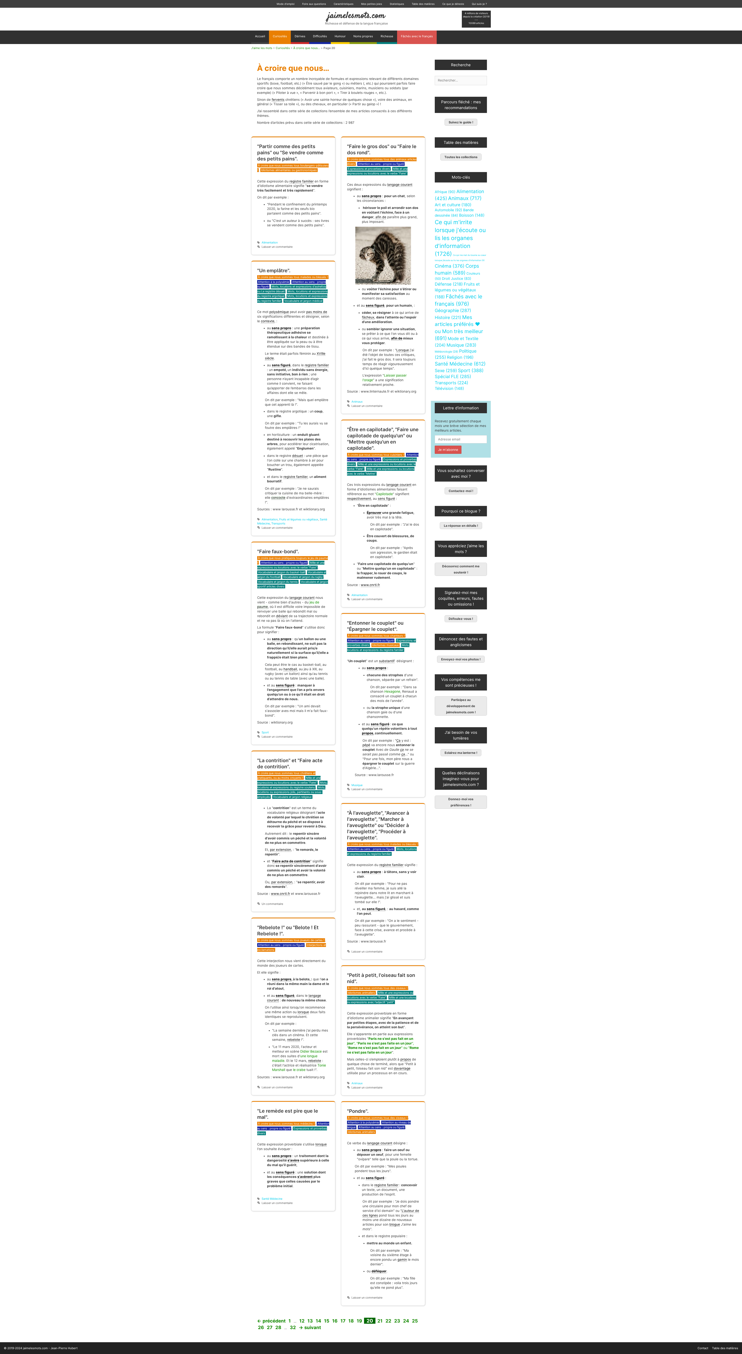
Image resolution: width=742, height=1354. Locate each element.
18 (351, 1321)
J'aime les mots (261, 48)
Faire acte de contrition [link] (291, 861)
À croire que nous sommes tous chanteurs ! (376, 635)
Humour (340, 36)
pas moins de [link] (316, 312)
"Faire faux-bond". (278, 551)
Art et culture (453, 204)
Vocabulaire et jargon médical (303, 300)
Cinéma (450, 266)
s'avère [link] (293, 1160)
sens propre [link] (371, 196)
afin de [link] (380, 217)
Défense (449, 284)
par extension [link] (280, 850)
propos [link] (367, 733)
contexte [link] (267, 321)
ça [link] (402, 750)
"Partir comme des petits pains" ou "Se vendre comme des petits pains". (290, 152)
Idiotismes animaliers (361, 992)
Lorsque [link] (402, 350)
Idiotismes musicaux (385, 645)
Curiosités (280, 36)
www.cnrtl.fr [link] (370, 585)
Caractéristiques (343, 3)
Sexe (446, 370)
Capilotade (384, 494)
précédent (271, 1321)
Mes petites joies (371, 3)
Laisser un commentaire (277, 246)
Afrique (445, 192)
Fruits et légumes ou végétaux (298, 519)
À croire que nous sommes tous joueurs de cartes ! (291, 940)
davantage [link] (402, 1068)
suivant (310, 1327)
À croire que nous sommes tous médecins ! (286, 1123)
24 (406, 1321)
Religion (460, 357)
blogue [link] (394, 1224)
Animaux (357, 401)
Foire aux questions (314, 3)
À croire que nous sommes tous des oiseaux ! (377, 988)
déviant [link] (282, 616)
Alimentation (270, 242)
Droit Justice (456, 278)
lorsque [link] (303, 1012)
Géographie (453, 310)
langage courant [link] (399, 185)
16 (335, 1321)
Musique (356, 785)
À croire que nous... (306, 48)
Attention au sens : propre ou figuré (381, 163)
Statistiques (397, 3)
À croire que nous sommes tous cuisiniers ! (376, 454)
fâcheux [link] (368, 317)
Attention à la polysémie (273, 281)
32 (293, 1327)
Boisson (471, 215)
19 (360, 1321)
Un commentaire (272, 903)
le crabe (299, 1070)
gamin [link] (402, 1260)
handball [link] (290, 669)
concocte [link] (278, 498)
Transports (278, 523)
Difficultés (320, 36)
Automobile (448, 210)
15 (327, 1321)
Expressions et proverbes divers (369, 168)
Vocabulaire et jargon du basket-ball (281, 572)
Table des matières (423, 3)
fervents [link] (278, 100)
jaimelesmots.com (356, 16)
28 (278, 1327)
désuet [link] (297, 456)
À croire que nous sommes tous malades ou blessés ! (293, 277)
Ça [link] (398, 740)
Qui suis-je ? (479, 3)
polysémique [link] (279, 312)
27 (270, 1327)
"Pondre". (357, 1111)
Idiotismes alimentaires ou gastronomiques (289, 170)
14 (319, 1321)
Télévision (449, 388)
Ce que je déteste (453, 3)
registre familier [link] (301, 181)
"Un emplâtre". (273, 270)
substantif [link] (387, 661)
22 (388, 1321)
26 (261, 1327)
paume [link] (262, 607)
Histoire (448, 317)
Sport (265, 732)
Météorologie (446, 351)
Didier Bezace (311, 1051)
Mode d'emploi (285, 3)
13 (310, 1321)
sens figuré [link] (375, 305)
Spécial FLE (453, 376)
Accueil (260, 36)
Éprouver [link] (374, 513)
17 (343, 1321)
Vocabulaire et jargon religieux (292, 796)
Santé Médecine (272, 1198)
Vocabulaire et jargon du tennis (278, 581)
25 (415, 1321)
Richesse (387, 36)
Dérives (300, 36)
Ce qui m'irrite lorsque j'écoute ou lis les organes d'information (460, 238)
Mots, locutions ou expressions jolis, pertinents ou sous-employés (291, 792)
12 (302, 1321)
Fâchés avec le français (417, 36)
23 (397, 1321)
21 (380, 1321)
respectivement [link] (359, 499)
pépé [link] (366, 745)
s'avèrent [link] (305, 1177)
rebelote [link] (293, 1040)
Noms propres (363, 36)
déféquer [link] (379, 1271)
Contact (703, 1348)
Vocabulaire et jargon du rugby (303, 577)
